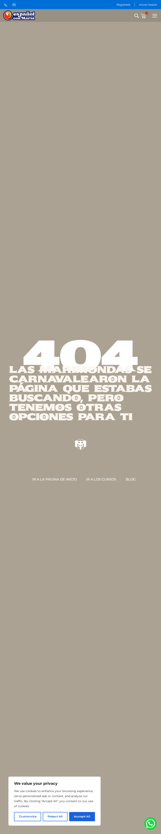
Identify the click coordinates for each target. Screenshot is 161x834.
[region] (54, 801)
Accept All (82, 816)
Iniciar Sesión (148, 4)
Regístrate (123, 4)
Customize (27, 816)
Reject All (55, 816)
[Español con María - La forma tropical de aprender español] (19, 15)
